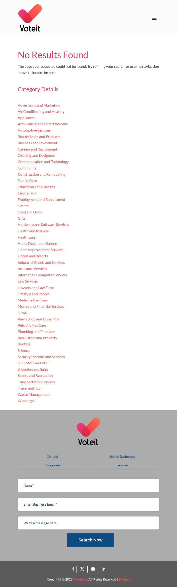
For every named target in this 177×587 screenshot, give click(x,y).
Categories (52, 465)
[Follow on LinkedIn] (103, 569)
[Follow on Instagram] (93, 569)
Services (122, 465)
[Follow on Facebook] (73, 569)
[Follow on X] (83, 569)
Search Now (91, 540)
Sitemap (124, 579)
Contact (52, 456)
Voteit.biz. (80, 579)
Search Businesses (122, 456)
